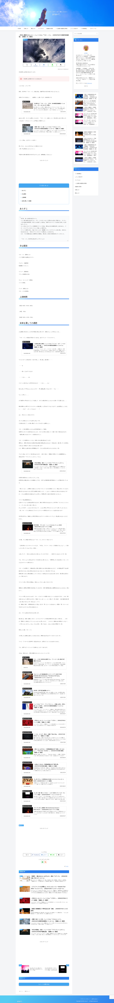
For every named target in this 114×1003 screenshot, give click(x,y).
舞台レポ (21, 825)
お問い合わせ (94, 998)
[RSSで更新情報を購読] (45, 862)
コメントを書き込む (44, 984)
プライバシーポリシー (85, 998)
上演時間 (24, 197)
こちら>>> (89, 83)
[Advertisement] (44, 171)
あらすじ (24, 190)
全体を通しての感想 (26, 201)
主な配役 (24, 194)
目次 (42, 185)
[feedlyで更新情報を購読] (42, 862)
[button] (61, 65)
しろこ (86, 53)
